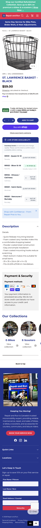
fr (36, 523)
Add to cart (28, 120)
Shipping (5, 90)
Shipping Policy (7, 522)
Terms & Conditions (9, 520)
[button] (32, 15)
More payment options (20, 133)
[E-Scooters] (28, 329)
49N (4, 74)
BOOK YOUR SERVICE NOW (20, 433)
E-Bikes (10, 340)
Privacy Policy (23, 520)
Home (4, 30)
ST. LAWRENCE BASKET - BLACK (20, 30)
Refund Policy (20, 522)
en (30, 523)
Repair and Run (12, 517)
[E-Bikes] (10, 329)
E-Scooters (28, 340)
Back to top (20, 364)
